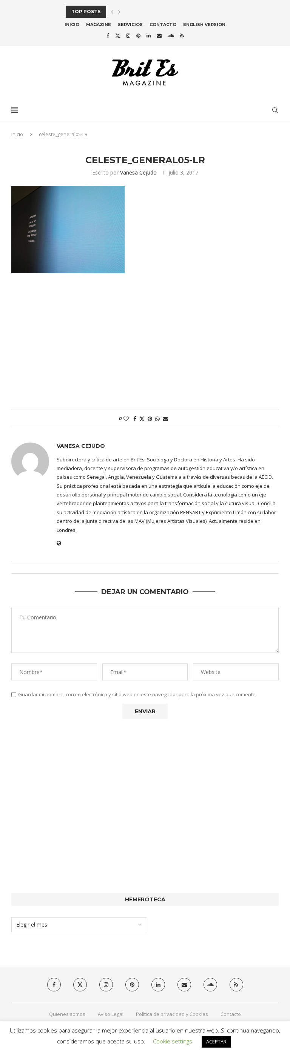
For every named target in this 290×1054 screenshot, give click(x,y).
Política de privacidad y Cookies (172, 1014)
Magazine (98, 24)
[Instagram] (128, 35)
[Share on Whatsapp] (157, 418)
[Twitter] (117, 35)
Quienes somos (67, 1014)
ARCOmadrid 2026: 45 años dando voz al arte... (130, 11)
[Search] (275, 110)
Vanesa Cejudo (138, 172)
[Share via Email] (165, 418)
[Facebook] (107, 35)
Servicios (130, 24)
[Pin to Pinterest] (150, 418)
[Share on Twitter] (142, 418)
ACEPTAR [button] (216, 1041)
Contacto (163, 24)
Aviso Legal (110, 1014)
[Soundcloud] (171, 35)
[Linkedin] (149, 35)
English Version (204, 24)
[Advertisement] (145, 345)
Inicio (72, 24)
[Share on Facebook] (134, 418)
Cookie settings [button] (172, 1041)
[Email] (159, 35)
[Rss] (182, 35)
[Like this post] (126, 418)
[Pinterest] (138, 35)
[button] (112, 12)
